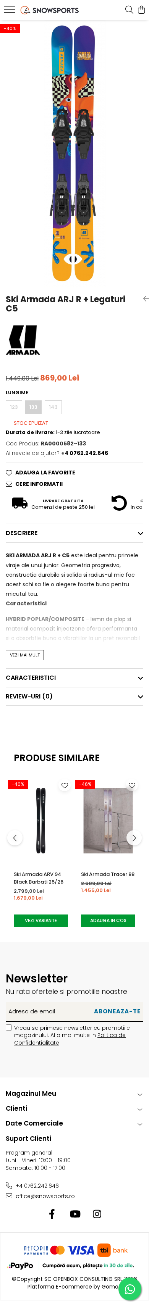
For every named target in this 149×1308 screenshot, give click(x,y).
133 (33, 407)
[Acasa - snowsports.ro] (49, 10)
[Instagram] (97, 1214)
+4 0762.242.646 (36, 1186)
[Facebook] (52, 1214)
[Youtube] (74, 1214)
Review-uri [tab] (29, 696)
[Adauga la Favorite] (64, 785)
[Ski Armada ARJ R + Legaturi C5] (74, 153)
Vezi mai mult (25, 655)
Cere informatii (39, 484)
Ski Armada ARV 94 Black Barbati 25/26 (38, 878)
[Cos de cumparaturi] (141, 10)
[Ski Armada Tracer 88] (108, 820)
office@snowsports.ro (44, 1196)
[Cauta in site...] (129, 10)
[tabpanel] (74, 153)
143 (53, 407)
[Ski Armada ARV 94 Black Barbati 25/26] (41, 820)
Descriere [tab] (21, 533)
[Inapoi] (143, 299)
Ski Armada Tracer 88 (107, 874)
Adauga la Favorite (45, 472)
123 (14, 407)
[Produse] (10, 11)
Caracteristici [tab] (31, 677)
